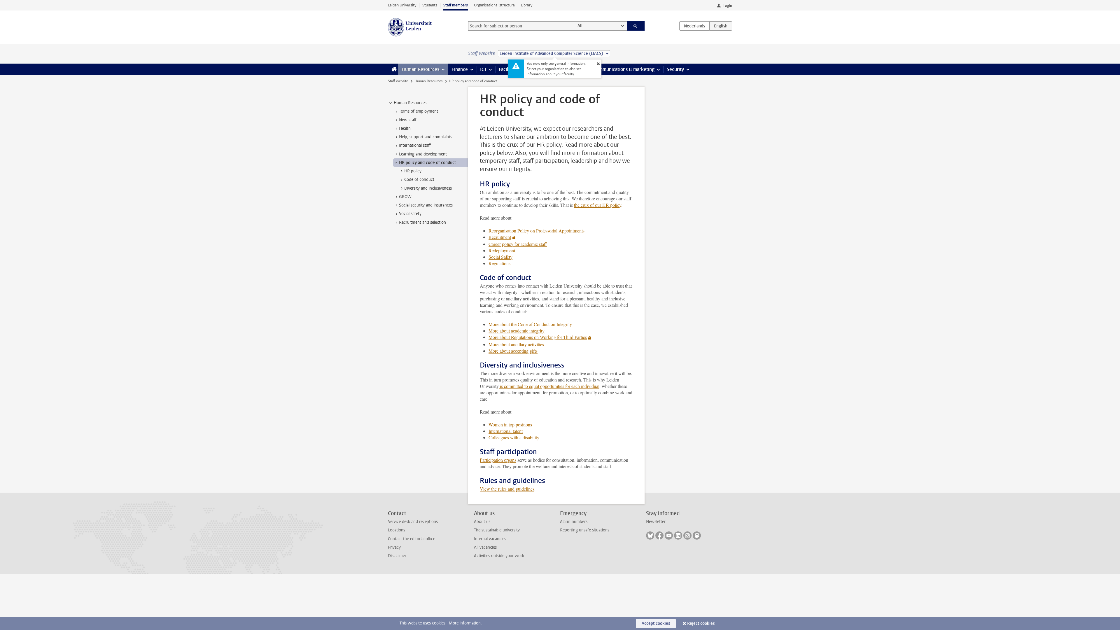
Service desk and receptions (413, 521)
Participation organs (498, 460)
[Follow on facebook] (659, 535)
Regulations (500, 263)
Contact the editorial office (411, 539)
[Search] (636, 26)
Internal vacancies (490, 539)
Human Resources (420, 69)
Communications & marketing (624, 69)
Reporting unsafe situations (584, 530)
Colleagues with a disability (514, 437)
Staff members (455, 5)
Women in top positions (510, 424)
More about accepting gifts (513, 351)
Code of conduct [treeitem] (419, 179)
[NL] (694, 26)
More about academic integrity (517, 331)
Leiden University (402, 5)
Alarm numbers (573, 521)
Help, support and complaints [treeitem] (425, 137)
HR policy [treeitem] (412, 171)
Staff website (398, 81)
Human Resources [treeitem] (410, 103)
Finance (460, 69)
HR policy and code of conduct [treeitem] (427, 162)
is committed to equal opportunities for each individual (549, 386)
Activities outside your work (499, 556)
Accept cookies (656, 623)
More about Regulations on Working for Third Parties (538, 337)
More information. (465, 623)
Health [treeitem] (405, 128)
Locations (396, 530)
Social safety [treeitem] (410, 213)
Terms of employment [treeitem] (418, 111)
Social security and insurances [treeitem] (426, 205)
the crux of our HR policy (597, 205)
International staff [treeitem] (415, 145)
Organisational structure (494, 5)
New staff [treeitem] (407, 120)
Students (429, 5)
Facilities (508, 69)
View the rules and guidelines (507, 489)
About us (482, 521)
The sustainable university (497, 530)
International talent (506, 431)
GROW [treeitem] (405, 197)
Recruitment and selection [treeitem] (422, 222)
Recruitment (500, 237)
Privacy (394, 547)
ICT (483, 69)
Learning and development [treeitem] (423, 154)
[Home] (393, 69)
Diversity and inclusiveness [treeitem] (428, 188)
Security (675, 69)
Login (727, 6)
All (580, 26)
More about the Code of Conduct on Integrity (530, 324)
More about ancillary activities (516, 344)
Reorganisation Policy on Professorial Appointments (536, 231)
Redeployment (502, 250)
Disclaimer (397, 556)
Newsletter (656, 521)
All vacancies (485, 547)
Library (526, 5)
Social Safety (500, 257)
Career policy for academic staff (518, 244)
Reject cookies (701, 623)
